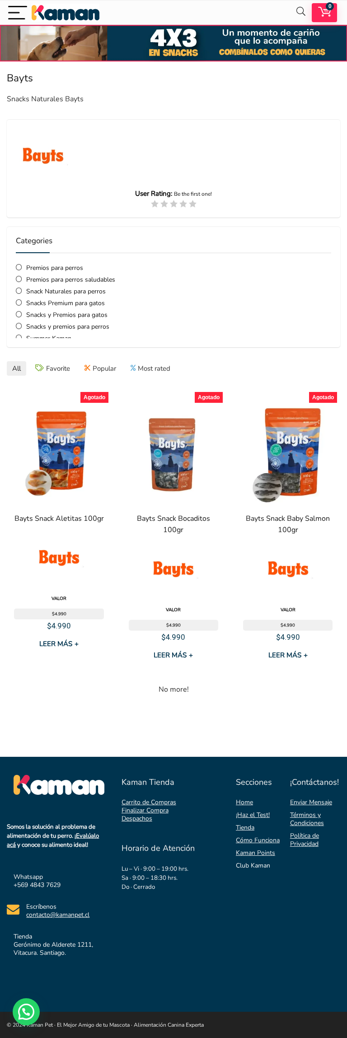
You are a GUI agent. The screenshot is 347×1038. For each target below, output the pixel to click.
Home (244, 802)
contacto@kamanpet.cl (57, 915)
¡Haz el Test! (253, 815)
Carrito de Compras (149, 802)
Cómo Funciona (258, 840)
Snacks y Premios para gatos (67, 315)
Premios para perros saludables (70, 279)
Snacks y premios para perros (67, 326)
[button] (26, 1011)
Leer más (59, 643)
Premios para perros (54, 268)
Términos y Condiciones (307, 819)
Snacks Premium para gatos (65, 303)
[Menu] (17, 12)
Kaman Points (255, 853)
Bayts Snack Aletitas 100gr (59, 519)
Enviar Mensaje (311, 802)
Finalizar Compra (145, 810)
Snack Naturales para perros (66, 291)
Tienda (245, 827)
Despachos (137, 818)
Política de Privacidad (304, 839)
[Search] (301, 12)
